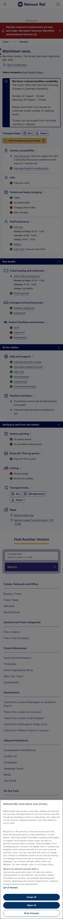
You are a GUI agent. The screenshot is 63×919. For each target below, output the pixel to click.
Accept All (31, 897)
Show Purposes (31, 913)
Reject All (31, 905)
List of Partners (10, 887)
